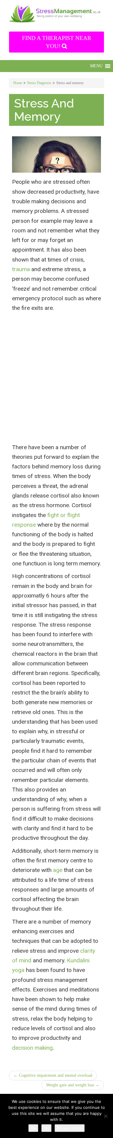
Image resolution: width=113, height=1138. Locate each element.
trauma (21, 269)
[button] (96, 66)
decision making (32, 1047)
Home (17, 83)
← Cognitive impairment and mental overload (53, 1075)
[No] (105, 1116)
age (57, 870)
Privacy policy (69, 1128)
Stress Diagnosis (39, 83)
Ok (33, 1128)
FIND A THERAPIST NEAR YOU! (56, 42)
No (46, 1128)
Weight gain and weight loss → (72, 1085)
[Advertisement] (56, 384)
